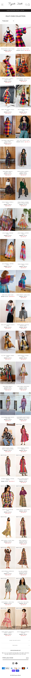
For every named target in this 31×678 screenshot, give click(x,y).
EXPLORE (15, 645)
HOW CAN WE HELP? (15, 640)
